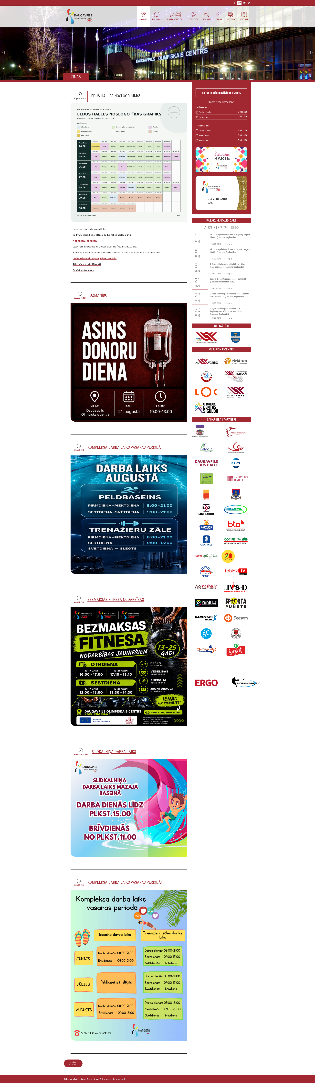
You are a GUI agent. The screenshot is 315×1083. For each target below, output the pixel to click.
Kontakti (244, 19)
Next (312, 52)
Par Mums (156, 19)
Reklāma (207, 19)
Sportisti (193, 19)
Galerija (231, 19)
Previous (3, 52)
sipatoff (121, 1079)
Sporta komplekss (175, 19)
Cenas (219, 19)
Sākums (143, 19)
